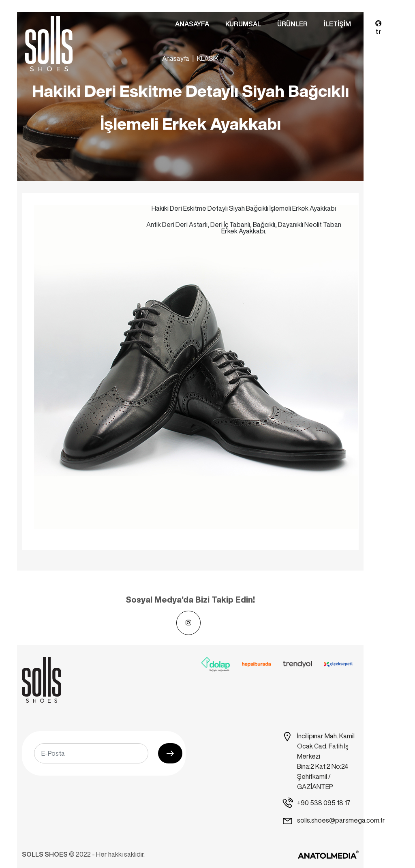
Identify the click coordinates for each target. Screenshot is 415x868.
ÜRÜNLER (292, 24)
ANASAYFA (192, 24)
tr (378, 31)
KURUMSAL (243, 24)
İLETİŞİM (337, 24)
